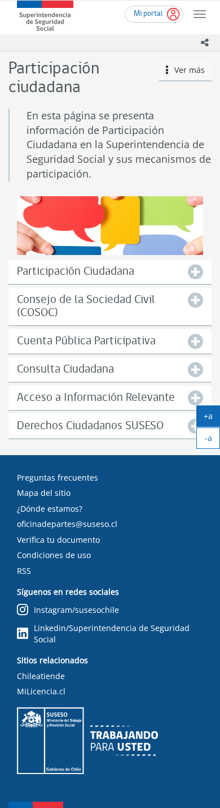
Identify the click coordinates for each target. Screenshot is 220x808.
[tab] (110, 272)
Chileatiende (41, 676)
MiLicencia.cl (41, 691)
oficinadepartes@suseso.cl (67, 523)
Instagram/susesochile (76, 609)
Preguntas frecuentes (57, 477)
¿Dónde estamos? (49, 508)
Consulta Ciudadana (65, 369)
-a (212, 440)
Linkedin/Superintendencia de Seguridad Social (112, 634)
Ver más (186, 69)
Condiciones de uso (54, 555)
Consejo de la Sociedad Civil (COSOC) (86, 306)
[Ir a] (110, 226)
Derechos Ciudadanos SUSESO (90, 426)
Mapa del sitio (44, 492)
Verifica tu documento (58, 539)
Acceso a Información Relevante (96, 398)
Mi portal (148, 14)
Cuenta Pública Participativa (86, 341)
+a (212, 418)
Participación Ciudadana (75, 272)
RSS (24, 570)
